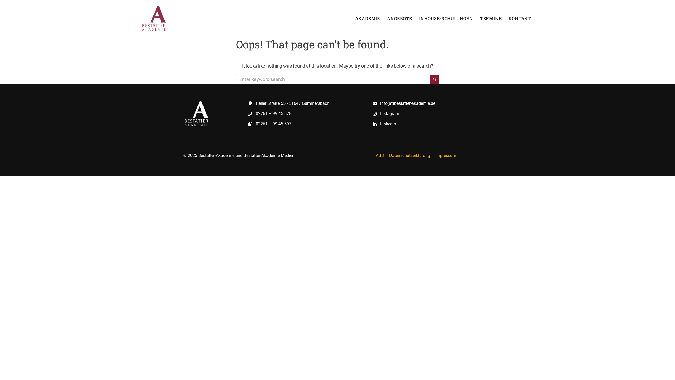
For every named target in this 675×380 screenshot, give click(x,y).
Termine (491, 18)
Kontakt (520, 18)
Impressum (445, 155)
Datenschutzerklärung (409, 155)
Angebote (399, 18)
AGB (380, 155)
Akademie (367, 18)
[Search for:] (331, 79)
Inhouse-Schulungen (446, 18)
